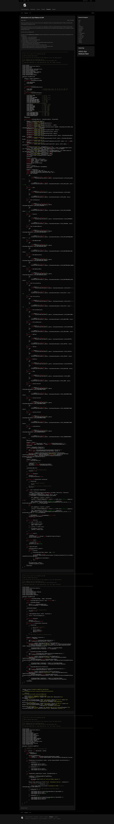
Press (54, 818)
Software (80, 41)
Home (22, 812)
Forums (38, 9)
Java (79, 25)
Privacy (50, 818)
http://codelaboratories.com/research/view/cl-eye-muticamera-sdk (39, 60)
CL (21, 0)
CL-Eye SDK (80, 37)
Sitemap (58, 818)
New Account (85, 0)
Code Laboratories (25, 9)
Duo (28, 0)
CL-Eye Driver (81, 35)
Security (80, 39)
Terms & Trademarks (43, 818)
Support (53, 9)
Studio (24, 0)
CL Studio (80, 34)
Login (91, 0)
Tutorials (80, 42)
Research (49, 9)
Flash (87, 54)
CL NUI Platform (81, 33)
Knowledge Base (34, 818)
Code (79, 20)
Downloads (32, 9)
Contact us (27, 818)
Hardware (80, 30)
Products (43, 9)
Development (80, 28)
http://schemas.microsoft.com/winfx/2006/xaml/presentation (37, 691)
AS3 (79, 21)
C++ (79, 24)
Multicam (81, 54)
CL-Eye (84, 51)
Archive (93, 12)
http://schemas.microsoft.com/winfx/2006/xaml (34, 694)
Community (80, 26)
